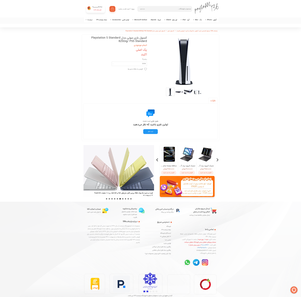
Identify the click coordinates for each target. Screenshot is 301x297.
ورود (132, 9)
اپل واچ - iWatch (171, 20)
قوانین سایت (167, 243)
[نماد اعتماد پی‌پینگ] (121, 295)
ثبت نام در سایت (123, 9)
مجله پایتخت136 (166, 230)
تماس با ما (168, 240)
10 (131, 198)
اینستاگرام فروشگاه (165, 233)
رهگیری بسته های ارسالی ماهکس (161, 250)
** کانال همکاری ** (165, 237)
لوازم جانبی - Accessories (120, 20)
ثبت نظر (150, 131)
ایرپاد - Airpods (156, 20)
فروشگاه (168, 226)
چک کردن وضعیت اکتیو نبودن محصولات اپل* (158, 254)
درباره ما (90, 20)
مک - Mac (198, 20)
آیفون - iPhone (212, 20)
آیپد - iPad (186, 20)
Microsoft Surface (140, 20)
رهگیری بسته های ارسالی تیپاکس (161, 247)
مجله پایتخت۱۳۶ (101, 20)
